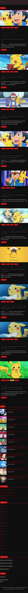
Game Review (3, 517)
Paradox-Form (13, 307)
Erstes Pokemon (4, 196)
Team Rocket (12, 348)
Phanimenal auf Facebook (6, 489)
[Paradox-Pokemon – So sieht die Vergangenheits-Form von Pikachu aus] (14, 285)
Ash (10, 231)
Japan (1, 528)
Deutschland (3, 389)
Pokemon (16, 27)
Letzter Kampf (20, 346)
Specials (2, 548)
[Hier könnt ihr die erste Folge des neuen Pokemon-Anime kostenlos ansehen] (14, 11)
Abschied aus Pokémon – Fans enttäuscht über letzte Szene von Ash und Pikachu (13, 113)
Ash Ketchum (16, 116)
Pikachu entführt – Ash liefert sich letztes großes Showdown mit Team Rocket (13, 343)
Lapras (10, 389)
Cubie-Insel (13, 39)
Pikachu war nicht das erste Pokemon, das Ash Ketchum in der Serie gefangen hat (14, 191)
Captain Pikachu (12, 77)
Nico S (8, 39)
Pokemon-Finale (8, 157)
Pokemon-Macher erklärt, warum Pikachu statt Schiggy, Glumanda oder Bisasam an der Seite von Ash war (13, 228)
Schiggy (6, 233)
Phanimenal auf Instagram (6, 495)
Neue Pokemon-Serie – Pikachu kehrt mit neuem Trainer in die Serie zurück (13, 267)
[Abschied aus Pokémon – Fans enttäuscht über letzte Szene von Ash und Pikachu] (14, 92)
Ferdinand (10, 346)
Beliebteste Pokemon (14, 387)
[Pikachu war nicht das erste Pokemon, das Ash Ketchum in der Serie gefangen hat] (14, 171)
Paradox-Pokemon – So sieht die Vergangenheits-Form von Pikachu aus (14, 304)
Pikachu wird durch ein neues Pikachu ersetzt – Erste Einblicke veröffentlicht (14, 74)
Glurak (7, 389)
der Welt (20, 387)
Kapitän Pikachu (14, 269)
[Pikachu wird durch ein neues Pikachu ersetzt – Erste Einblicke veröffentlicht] (14, 55)
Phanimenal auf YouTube (6, 492)
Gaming (12, 380)
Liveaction (2, 531)
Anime (8, 27)
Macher (21, 231)
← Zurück (3, 403)
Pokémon (6, 118)
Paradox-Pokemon (19, 307)
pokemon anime (4, 78)
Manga (1, 534)
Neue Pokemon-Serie (21, 269)
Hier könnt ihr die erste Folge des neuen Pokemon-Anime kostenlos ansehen (14, 33)
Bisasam (13, 231)
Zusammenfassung (14, 157)
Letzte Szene (21, 116)
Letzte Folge (17, 155)
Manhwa (2, 537)
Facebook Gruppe (4, 498)
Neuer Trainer (3, 271)
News (12, 27)
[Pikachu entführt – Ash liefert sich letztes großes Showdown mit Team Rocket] (14, 322)
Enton (16, 39)
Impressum (3, 577)
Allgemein (3, 27)
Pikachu (19, 39)
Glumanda (17, 231)
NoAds (1, 542)
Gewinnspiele (3, 525)
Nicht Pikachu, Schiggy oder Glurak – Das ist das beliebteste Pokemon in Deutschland (13, 384)
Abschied (11, 116)
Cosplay (2, 514)
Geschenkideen (4, 522)
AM (7, 77)
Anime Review (3, 511)
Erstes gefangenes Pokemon (20, 195)
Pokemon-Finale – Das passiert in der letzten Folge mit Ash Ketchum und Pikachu (13, 152)
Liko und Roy (18, 77)
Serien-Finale (7, 348)
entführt (16, 346)
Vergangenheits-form (9, 308)
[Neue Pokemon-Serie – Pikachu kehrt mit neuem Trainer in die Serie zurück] (14, 247)
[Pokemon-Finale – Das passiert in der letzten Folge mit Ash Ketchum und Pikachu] (14, 132)
